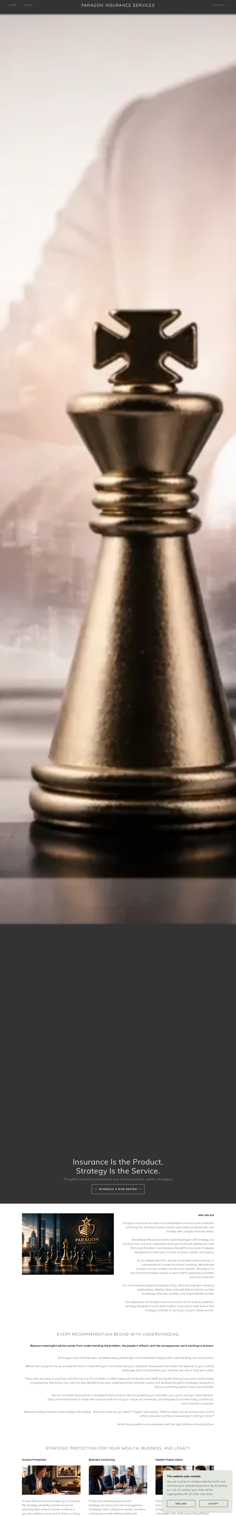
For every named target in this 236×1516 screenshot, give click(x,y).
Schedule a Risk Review (118, 1189)
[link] (118, 5)
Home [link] (12, 5)
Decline (181, 1503)
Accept (214, 1503)
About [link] (28, 5)
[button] (220, 5)
